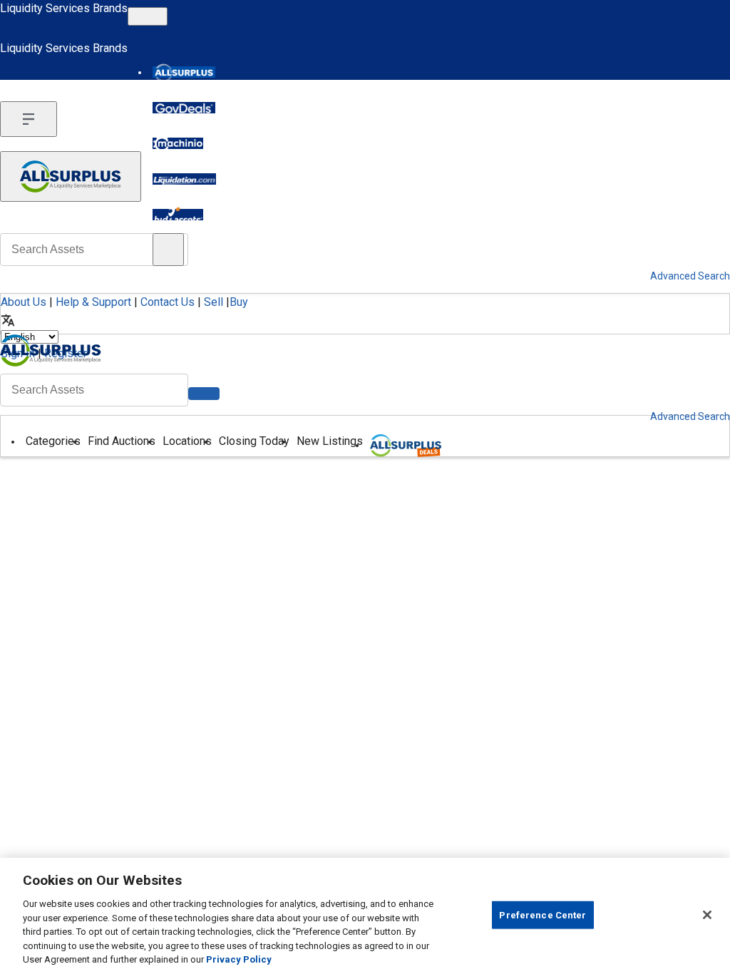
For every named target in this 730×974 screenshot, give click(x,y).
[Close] (707, 915)
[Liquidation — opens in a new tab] (184, 179)
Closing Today (254, 441)
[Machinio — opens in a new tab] (178, 143)
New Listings (330, 441)
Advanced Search (690, 416)
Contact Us (167, 302)
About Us (23, 302)
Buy (239, 302)
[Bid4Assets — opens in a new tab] (178, 214)
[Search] (204, 393)
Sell (213, 302)
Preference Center (542, 914)
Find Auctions (121, 441)
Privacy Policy (239, 959)
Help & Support (93, 302)
